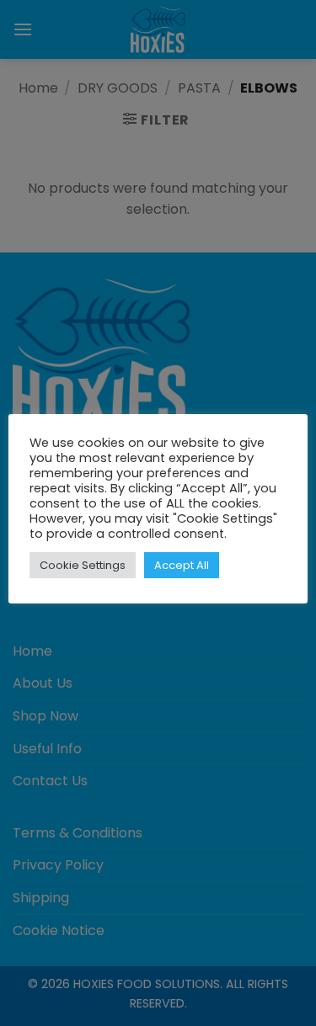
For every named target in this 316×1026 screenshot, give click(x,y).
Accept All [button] (181, 565)
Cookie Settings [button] (83, 565)
